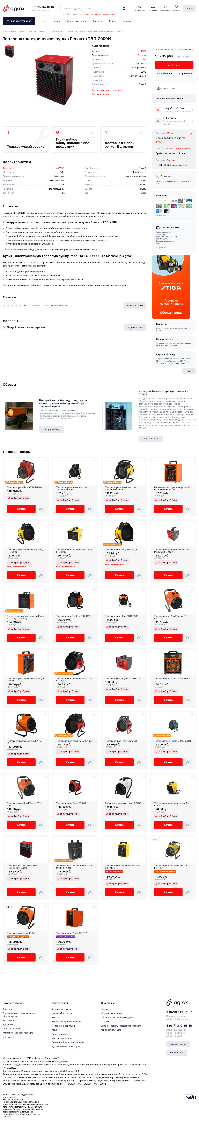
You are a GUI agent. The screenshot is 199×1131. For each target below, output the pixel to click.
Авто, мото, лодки (12, 1028)
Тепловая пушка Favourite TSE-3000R (172, 741)
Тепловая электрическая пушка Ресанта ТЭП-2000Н (22, 867)
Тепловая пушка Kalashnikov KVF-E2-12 (172, 680)
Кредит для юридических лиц (66, 1021)
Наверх (189, 371)
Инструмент (9, 1020)
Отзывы (105, 1021)
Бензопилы (84, 14)
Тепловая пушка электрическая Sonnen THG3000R (120, 488)
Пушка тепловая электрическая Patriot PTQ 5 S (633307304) (26, 617)
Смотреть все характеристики (107, 90)
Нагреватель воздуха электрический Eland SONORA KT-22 (172, 488)
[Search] (124, 8)
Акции (57, 21)
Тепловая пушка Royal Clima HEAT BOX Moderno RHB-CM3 (172, 551)
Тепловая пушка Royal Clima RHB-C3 (122, 679)
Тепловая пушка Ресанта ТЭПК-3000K (74, 741)
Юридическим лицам (111, 1013)
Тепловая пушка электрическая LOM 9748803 (74, 680)
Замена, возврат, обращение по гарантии (121, 1026)
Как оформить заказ (62, 1038)
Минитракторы (108, 14)
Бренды (127, 21)
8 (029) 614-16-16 (179, 1012)
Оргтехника (8, 1037)
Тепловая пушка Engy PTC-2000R (121, 550)
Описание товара (100, 94)
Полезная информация (63, 1026)
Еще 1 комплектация (16, 567)
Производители (60, 1034)
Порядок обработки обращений (68, 1042)
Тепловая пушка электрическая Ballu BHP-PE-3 (172, 867)
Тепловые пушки (56, 31)
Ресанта (71, 31)
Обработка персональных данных (118, 1017)
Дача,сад (8, 1009)
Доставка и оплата (76, 21)
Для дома (8, 1024)
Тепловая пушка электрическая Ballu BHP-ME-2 (123, 867)
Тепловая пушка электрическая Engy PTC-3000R (25, 551)
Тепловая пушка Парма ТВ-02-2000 (24, 487)
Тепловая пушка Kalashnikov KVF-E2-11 (25, 742)
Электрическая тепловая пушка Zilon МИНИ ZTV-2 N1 (74, 867)
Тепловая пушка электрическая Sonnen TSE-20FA (71, 488)
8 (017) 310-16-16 (179, 1025)
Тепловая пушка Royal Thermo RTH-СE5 (171, 617)
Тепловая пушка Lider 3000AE (21, 933)
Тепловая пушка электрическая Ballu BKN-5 (172, 804)
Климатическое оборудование (16, 31)
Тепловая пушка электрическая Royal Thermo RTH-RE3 (25, 680)
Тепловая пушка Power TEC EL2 (71, 933)
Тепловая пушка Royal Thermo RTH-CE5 (24, 804)
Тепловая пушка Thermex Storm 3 (121, 741)
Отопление (39, 31)
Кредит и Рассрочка (62, 1013)
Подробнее (161, 248)
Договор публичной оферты (66, 1046)
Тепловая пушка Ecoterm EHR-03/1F (73, 616)
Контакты (97, 21)
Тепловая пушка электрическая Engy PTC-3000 (74, 551)
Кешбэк (55, 1017)
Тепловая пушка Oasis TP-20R (71, 803)
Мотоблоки (96, 14)
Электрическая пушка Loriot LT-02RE (123, 803)
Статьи (112, 21)
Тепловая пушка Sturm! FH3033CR (121, 616)
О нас (44, 21)
